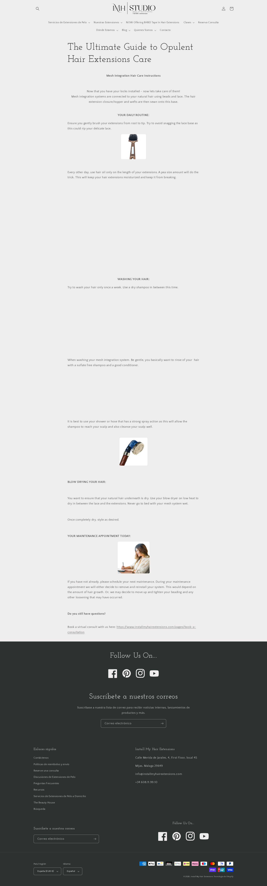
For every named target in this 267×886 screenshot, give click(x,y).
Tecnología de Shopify (223, 877)
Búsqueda (39, 809)
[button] (38, 9)
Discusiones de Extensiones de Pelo (54, 777)
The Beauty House (44, 802)
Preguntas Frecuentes (46, 783)
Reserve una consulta (46, 770)
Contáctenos (41, 757)
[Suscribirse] (162, 723)
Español (71, 871)
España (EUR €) (45, 871)
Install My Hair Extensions (202, 877)
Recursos (39, 789)
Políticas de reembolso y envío (51, 764)
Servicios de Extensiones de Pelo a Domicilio (60, 796)
